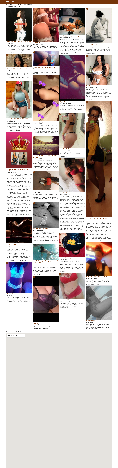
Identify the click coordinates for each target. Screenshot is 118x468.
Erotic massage (11, 244)
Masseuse (10, 293)
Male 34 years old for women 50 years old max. (45, 156)
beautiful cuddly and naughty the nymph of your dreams (45, 261)
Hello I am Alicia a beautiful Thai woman (19, 41)
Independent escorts (10, 4)
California (26, 4)
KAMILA (88, 86)
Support (62, 102)
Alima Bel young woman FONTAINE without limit (17, 119)
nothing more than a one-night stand (44, 67)
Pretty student (37, 42)
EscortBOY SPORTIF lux (40, 228)
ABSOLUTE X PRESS (10, 1)
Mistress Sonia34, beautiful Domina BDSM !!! (17, 169)
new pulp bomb (64, 300)
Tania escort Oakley (39, 122)
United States (19, 4)
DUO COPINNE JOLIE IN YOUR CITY (18, 68)
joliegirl (35, 323)
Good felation (90, 321)
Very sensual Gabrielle (93, 44)
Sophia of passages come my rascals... (98, 218)
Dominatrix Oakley (65, 258)
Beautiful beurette (65, 148)
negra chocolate (38, 191)
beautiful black (64, 193)
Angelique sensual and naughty (69, 36)
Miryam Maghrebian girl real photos (97, 276)
